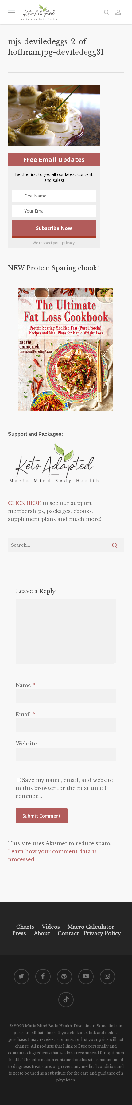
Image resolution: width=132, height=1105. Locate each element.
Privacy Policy (101, 933)
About (42, 933)
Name (25, 685)
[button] (11, 12)
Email (25, 714)
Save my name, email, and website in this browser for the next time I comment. (64, 788)
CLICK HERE (24, 503)
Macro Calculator (91, 927)
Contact (68, 933)
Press (19, 933)
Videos (51, 927)
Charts (25, 927)
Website (26, 743)
